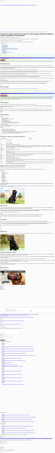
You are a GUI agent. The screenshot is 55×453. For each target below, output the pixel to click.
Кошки (3, 30)
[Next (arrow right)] (1, 452)
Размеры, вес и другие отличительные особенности (10, 48)
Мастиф (6, 24)
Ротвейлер (7, 14)
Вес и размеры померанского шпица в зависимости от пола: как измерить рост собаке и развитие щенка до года (17, 346)
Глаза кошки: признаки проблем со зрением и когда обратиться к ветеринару (12, 366)
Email (1, 337)
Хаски (6, 28)
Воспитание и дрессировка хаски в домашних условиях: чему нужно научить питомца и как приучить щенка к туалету (18, 355)
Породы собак (6, 8)
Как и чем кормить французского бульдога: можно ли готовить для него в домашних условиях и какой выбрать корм (18, 348)
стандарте (23, 88)
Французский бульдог (9, 11)
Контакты (3, 2)
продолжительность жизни (8, 167)
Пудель (6, 26)
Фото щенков (4, 50)
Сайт (1, 338)
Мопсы (6, 10)
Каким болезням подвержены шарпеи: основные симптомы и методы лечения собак (26, 438)
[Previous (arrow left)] (0, 452)
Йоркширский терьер (8, 9)
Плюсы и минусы (5, 47)
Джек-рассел (7, 13)
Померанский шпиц (8, 25)
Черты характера (4, 46)
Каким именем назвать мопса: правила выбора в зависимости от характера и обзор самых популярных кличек (17, 419)
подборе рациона (15, 132)
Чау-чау (6, 29)
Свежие (3, 343)
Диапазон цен (4, 51)
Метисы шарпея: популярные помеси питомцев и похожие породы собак (10, 324)
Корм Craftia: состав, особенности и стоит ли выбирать (9, 364)
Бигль (6, 12)
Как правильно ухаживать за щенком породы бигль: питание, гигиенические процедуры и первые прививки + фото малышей (19, 314)
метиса (30, 256)
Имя (0, 335)
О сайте (3, 3)
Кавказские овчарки (8, 16)
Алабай (6, 21)
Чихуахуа (7, 15)
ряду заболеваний (13, 169)
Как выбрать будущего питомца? (7, 52)
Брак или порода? (5, 45)
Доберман (7, 20)
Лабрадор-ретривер (8, 22)
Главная (3, 6)
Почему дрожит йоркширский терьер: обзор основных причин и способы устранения (14, 353)
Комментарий (2, 334)
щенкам (6, 133)
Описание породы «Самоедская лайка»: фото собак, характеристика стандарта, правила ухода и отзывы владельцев (18, 421)
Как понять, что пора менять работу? (7, 362)
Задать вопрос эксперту (3, 95)
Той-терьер (7, 19)
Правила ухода (4, 49)
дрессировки (11, 106)
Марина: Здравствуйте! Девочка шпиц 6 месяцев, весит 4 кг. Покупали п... (12, 374)
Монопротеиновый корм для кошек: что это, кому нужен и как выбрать (12, 358)
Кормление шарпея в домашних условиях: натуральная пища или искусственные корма (12, 320)
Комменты (3, 344)
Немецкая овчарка (8, 17)
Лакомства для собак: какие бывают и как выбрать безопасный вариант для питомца (13, 360)
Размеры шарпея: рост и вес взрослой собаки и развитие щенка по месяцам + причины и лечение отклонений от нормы (16, 317)
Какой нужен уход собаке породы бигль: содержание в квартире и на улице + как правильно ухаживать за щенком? (18, 430)
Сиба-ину (6, 27)
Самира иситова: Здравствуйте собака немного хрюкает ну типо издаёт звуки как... (13, 384)
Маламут (6, 23)
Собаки (3, 7)
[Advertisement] (16, 298)
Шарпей (2, 37)
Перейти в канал (2, 60)
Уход (1, 207)
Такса (6, 18)
